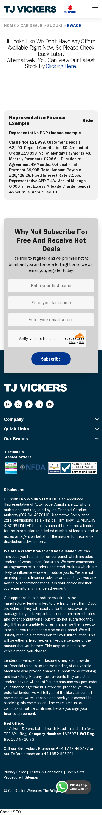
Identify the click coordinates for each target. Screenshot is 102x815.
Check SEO (10, 811)
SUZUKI (54, 25)
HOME (10, 25)
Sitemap (31, 777)
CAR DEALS (31, 25)
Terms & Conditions (47, 772)
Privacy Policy (15, 772)
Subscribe (51, 359)
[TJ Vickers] (30, 9)
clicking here (61, 66)
